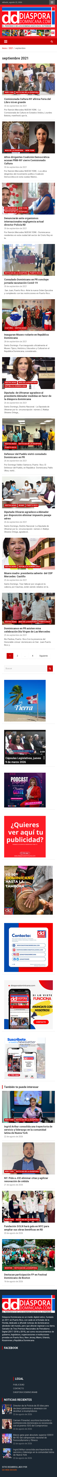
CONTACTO (18, 1388)
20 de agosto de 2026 (13, 1233)
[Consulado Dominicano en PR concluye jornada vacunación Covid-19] (28, 260)
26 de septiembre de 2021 (15, 403)
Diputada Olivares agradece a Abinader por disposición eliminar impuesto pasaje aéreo (27, 515)
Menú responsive (52, 2)
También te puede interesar (21, 1087)
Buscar (50, 668)
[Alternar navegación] (5, 41)
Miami (21, 505)
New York (9, 92)
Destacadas (10, 208)
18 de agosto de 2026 (13, 1281)
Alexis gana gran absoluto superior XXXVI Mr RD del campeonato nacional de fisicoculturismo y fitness (33, 1438)
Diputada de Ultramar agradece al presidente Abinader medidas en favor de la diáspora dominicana (27, 396)
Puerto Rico (35, 273)
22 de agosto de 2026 (13, 1136)
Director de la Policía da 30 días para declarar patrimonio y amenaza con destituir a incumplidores (31, 1408)
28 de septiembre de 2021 (15, 341)
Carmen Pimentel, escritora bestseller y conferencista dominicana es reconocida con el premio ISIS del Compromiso (32, 1423)
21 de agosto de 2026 (13, 1185)
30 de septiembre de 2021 (15, 106)
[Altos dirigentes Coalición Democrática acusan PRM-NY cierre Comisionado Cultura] (28, 137)
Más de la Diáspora (14, 150)
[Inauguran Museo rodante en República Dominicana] (28, 315)
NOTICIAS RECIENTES (18, 1399)
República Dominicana (15, 386)
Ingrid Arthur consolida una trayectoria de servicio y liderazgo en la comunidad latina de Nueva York (28, 1129)
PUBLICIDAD (18, 1384)
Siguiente (43, 656)
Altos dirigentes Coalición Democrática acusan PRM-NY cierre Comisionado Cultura (26, 160)
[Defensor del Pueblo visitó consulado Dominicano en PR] (28, 434)
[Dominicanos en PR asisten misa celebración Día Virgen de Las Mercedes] (28, 609)
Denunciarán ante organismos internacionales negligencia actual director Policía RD (24, 221)
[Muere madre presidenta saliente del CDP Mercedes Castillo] (28, 554)
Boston (8, 1268)
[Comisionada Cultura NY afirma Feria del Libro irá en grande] (28, 79)
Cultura (9, 328)
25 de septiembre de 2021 (15, 580)
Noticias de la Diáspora (27, 92)
